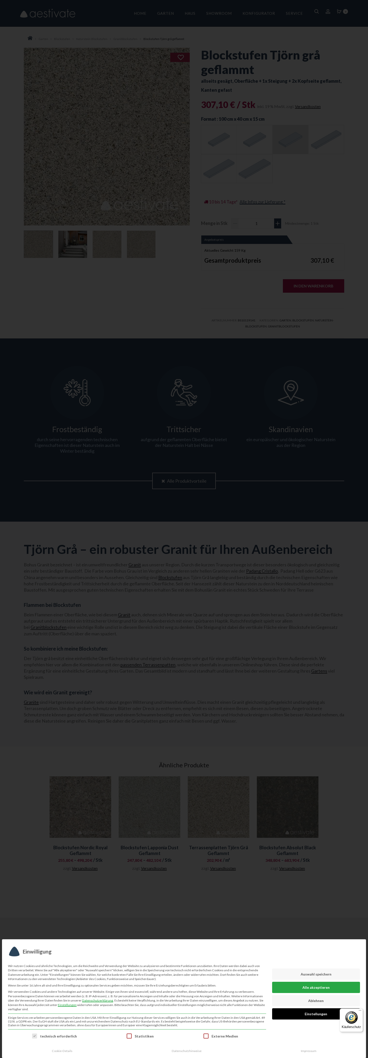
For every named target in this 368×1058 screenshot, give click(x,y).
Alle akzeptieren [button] (316, 987)
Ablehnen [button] (316, 1001)
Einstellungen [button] (67, 1005)
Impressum (308, 1051)
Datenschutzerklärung (97, 1000)
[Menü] (360, 1012)
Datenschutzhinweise (187, 1051)
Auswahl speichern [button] (316, 974)
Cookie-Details (62, 1051)
